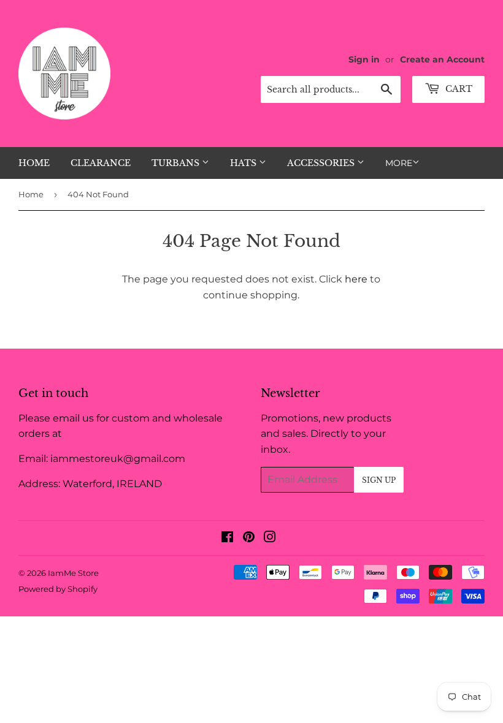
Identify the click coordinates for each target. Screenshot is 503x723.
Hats (244, 162)
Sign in (364, 59)
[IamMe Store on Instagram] (270, 538)
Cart (457, 88)
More (398, 162)
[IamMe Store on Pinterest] (248, 538)
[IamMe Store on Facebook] (227, 538)
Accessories (322, 162)
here (356, 279)
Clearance (101, 162)
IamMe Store (73, 573)
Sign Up (379, 480)
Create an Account (442, 59)
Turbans (177, 162)
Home (34, 162)
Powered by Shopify (58, 589)
